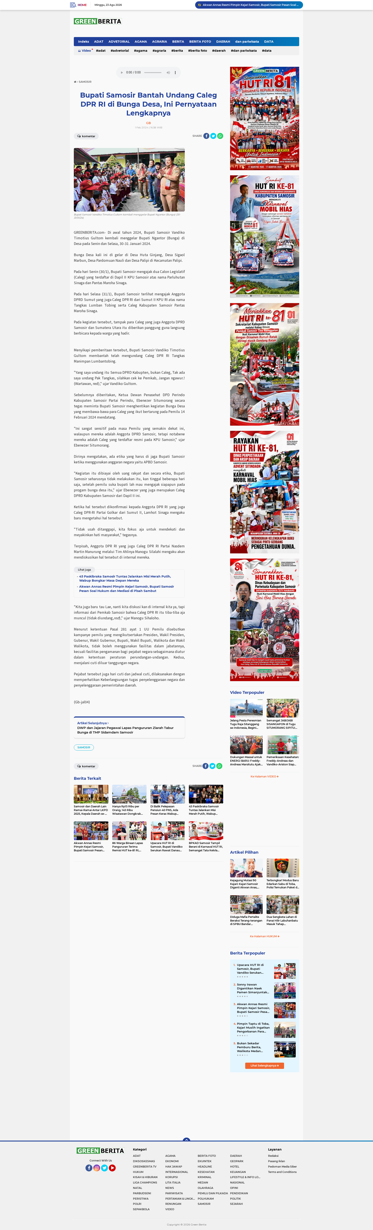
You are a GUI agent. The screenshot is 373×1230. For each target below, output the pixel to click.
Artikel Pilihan (244, 852)
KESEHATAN (206, 1172)
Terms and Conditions (282, 1172)
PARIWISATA (174, 1193)
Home (82, 5)
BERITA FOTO (200, 42)
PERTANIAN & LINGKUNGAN (181, 1198)
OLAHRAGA (205, 1188)
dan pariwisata (247, 42)
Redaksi (273, 1155)
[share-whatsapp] (220, 136)
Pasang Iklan (276, 1161)
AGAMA (141, 42)
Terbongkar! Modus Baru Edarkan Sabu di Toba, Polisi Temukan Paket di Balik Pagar (283, 884)
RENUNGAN (173, 1203)
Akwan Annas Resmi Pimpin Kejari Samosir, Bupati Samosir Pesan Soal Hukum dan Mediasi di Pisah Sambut (251, 4)
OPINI (234, 1188)
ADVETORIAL (119, 42)
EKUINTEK (205, 1161)
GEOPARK (236, 1161)
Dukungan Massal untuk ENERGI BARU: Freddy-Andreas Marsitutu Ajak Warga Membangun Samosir (246, 760)
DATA (268, 42)
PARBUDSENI (142, 1193)
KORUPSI (171, 1177)
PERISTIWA (141, 1198)
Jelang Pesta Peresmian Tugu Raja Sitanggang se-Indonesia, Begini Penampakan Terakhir (245, 724)
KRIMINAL (204, 1177)
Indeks (83, 42)
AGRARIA (159, 42)
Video (86, 51)
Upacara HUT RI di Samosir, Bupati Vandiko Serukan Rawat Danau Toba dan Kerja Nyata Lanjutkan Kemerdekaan (251, 969)
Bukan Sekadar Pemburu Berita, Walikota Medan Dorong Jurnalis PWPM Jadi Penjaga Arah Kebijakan (254, 1047)
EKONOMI (172, 1161)
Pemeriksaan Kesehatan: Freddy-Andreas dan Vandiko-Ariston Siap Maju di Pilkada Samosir (283, 760)
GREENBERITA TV (144, 1166)
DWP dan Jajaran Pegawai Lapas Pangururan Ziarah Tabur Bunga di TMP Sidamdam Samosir (125, 730)
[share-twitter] (213, 136)
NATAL (137, 1188)
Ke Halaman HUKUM (264, 936)
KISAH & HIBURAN (145, 1177)
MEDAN (203, 1182)
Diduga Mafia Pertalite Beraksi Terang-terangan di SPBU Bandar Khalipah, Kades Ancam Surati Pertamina (246, 920)
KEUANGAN (238, 1172)
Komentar (88, 136)
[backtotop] (186, 1141)
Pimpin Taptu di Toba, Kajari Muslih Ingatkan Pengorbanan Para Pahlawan (253, 1028)
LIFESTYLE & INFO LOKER (246, 1177)
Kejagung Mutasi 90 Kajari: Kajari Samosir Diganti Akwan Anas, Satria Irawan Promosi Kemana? (244, 884)
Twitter (106, 1173)
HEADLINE (205, 1166)
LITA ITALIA (172, 1182)
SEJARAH (236, 1203)
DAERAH (223, 42)
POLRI (137, 1203)
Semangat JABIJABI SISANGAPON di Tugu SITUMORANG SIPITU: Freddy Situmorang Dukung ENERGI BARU (282, 724)
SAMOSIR (83, 747)
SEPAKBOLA (141, 1209)
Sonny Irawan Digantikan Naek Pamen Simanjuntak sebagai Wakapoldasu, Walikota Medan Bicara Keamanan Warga (253, 988)
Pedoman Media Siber (282, 1166)
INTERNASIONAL (176, 1172)
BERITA (178, 42)
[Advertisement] (264, 814)
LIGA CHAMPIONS (145, 1182)
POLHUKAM (206, 1198)
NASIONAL (237, 1182)
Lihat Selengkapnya (264, 1065)
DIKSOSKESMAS (144, 1161)
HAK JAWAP (173, 1166)
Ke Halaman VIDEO (264, 776)
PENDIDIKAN (239, 1193)
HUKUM (138, 1172)
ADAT (98, 42)
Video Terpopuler (247, 692)
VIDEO (169, 1209)
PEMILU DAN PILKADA (213, 1193)
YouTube (115, 1173)
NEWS (169, 1188)
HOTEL (234, 1166)
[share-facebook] (206, 136)
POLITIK (235, 1198)
